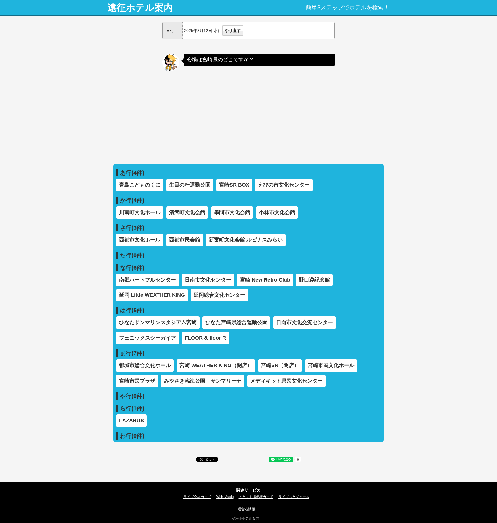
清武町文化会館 (187, 212)
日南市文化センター (208, 280)
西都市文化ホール (139, 240)
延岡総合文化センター (219, 295)
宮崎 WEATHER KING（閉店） (215, 365)
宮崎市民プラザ (137, 381)
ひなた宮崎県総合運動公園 (236, 322)
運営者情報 (246, 509)
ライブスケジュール (293, 497)
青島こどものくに (139, 185)
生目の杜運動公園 (190, 185)
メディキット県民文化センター (286, 381)
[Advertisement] (248, 115)
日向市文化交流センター (304, 322)
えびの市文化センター (284, 185)
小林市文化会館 (277, 212)
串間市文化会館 (232, 212)
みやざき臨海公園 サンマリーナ (203, 381)
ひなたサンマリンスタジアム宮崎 (158, 322)
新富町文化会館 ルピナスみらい (246, 240)
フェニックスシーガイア (147, 338)
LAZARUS (131, 420)
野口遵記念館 (314, 280)
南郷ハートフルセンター (147, 280)
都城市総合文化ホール (145, 365)
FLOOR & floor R (205, 338)
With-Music (225, 497)
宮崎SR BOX (234, 185)
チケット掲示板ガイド (256, 497)
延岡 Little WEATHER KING (152, 295)
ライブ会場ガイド (197, 497)
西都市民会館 (184, 240)
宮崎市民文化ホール (331, 365)
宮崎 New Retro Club (265, 280)
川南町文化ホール (139, 212)
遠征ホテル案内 (140, 7)
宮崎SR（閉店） (280, 365)
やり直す (233, 30)
